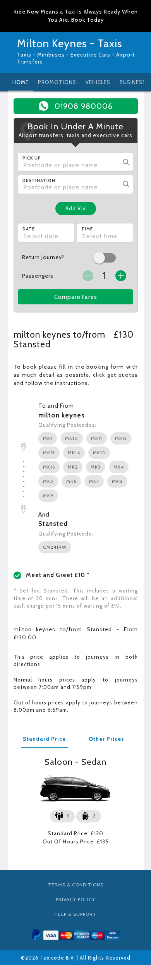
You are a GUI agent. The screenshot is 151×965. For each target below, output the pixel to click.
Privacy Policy (75, 899)
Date (28, 229)
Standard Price (44, 738)
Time (87, 229)
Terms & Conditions (75, 885)
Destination (38, 180)
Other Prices (106, 738)
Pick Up (31, 158)
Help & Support (75, 914)
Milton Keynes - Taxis (69, 43)
